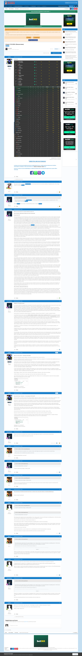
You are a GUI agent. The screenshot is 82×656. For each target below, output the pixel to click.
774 (9, 485)
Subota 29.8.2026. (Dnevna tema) (70, 31)
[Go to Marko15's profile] (9, 450)
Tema (5, 649)
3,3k (9, 219)
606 (9, 191)
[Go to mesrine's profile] (64, 37)
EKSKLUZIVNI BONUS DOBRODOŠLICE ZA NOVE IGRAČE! (40, 11)
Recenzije (27, 6)
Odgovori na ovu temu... (14, 625)
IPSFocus (6, 648)
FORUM (10, 6)
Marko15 (9, 446)
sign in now (26, 621)
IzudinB (10, 48)
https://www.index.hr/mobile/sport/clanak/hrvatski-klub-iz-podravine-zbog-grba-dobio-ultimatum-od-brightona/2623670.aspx (34, 491)
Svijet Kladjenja (47, 647)
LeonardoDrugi (9, 209)
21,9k (10, 363)
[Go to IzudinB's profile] (6, 49)
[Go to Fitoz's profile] (9, 186)
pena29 (9, 502)
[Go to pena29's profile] (9, 507)
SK (6, 6)
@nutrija (26, 201)
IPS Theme (6, 647)
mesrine (67, 48)
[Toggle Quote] (15, 463)
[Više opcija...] (60, 57)
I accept (75, 654)
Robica (57, 349)
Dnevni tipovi (17, 49)
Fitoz (9, 181)
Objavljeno (73, 32)
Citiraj (17, 176)
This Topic (73, 2)
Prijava (29, 37)
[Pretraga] (76, 3)
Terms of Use (31, 654)
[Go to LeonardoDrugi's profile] (9, 199)
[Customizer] (75, 6)
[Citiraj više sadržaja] (14, 176)
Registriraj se (71, 6)
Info (39, 6)
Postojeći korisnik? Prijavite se (63, 6)
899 (9, 512)
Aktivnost (44, 6)
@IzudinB (40, 203)
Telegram (35, 166)
